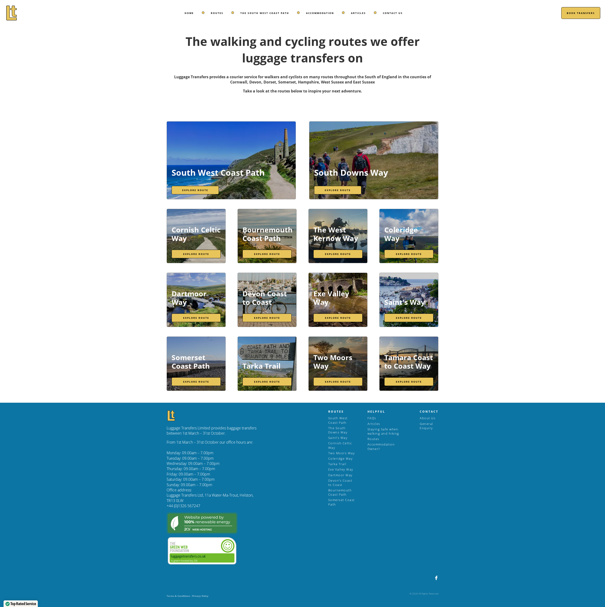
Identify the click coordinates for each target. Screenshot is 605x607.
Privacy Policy (200, 596)
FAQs (371, 418)
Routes (217, 13)
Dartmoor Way (340, 475)
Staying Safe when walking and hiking (383, 431)
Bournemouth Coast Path (340, 492)
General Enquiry (426, 426)
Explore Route (195, 190)
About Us (427, 418)
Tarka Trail (337, 464)
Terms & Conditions (178, 596)
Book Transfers (581, 13)
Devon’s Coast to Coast (340, 482)
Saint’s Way (338, 438)
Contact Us (393, 13)
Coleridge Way (340, 458)
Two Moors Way (341, 453)
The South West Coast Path (264, 13)
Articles (358, 13)
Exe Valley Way (340, 469)
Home (189, 13)
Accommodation (320, 13)
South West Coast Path (338, 420)
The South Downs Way (338, 430)
